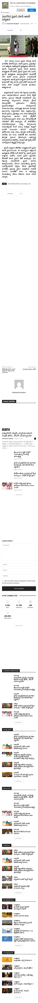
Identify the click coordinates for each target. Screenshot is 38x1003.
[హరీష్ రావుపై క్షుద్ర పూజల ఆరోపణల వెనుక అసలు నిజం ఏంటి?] (7, 486)
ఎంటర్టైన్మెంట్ (16, 958)
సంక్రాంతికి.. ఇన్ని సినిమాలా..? (23, 960)
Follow (19, 601)
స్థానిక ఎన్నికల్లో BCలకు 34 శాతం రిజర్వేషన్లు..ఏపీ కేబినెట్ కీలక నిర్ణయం (25, 465)
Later (20, 10)
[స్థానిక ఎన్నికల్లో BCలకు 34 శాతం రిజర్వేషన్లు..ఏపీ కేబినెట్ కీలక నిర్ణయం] (7, 465)
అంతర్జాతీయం (17, 904)
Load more (18, 722)
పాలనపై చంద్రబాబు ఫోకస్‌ (29, 369)
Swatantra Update (7, 438)
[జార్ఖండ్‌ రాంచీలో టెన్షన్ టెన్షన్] (7, 878)
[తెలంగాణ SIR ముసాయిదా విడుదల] (7, 831)
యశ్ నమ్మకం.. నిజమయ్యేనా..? (23, 984)
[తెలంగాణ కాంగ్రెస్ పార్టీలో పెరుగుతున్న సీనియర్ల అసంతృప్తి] (7, 455)
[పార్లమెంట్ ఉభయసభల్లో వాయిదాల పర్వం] (7, 886)
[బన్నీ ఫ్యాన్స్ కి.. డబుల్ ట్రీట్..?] (7, 967)
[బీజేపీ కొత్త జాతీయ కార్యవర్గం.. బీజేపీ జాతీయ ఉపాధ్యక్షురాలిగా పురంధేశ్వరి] (7, 764)
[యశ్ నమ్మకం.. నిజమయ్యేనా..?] (7, 983)
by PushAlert (6, 12)
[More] (26, 30)
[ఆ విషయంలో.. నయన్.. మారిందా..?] (7, 990)
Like (7, 601)
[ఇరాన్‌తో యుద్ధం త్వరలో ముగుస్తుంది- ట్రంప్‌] (7, 906)
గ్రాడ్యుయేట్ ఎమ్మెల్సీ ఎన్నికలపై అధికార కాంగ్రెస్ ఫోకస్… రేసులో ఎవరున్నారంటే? (24, 679)
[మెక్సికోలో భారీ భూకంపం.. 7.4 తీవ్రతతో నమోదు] (7, 930)
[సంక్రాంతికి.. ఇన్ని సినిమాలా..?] (7, 959)
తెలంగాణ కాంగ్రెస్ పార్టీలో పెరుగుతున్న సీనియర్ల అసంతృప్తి (22, 454)
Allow (32, 10)
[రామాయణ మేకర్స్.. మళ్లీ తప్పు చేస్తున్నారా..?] (7, 974)
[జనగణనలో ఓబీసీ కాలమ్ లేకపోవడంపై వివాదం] (7, 746)
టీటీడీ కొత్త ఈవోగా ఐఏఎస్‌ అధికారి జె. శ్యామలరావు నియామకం (8, 370)
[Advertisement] (19, 280)
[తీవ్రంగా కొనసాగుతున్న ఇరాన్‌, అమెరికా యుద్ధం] (7, 922)
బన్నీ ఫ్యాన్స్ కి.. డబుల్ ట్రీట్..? (23, 968)
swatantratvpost (13, 23)
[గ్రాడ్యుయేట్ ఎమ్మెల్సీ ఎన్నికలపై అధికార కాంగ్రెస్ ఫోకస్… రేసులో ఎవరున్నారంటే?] (19, 418)
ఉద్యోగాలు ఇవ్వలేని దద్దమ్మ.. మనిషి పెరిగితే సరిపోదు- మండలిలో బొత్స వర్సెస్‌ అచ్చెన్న (24, 756)
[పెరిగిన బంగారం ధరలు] (7, 914)
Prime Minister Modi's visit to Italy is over (19, 184)
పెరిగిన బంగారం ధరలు (21, 916)
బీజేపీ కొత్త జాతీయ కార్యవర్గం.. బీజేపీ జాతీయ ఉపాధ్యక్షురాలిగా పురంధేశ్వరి (24, 766)
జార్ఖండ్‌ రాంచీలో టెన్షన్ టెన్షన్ (23, 879)
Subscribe (7, 611)
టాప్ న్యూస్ (6, 429)
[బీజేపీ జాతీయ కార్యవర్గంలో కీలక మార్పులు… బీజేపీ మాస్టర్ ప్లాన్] (7, 476)
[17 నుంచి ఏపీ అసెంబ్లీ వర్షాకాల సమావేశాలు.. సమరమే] (7, 774)
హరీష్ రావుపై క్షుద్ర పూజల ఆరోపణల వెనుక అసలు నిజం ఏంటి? (24, 485)
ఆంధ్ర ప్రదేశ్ (16, 693)
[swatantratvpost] (3, 23)
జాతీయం (16, 703)
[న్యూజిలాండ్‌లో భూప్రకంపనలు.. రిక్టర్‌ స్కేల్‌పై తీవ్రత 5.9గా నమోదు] (7, 938)
